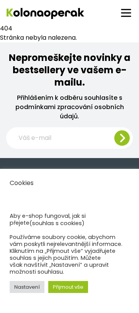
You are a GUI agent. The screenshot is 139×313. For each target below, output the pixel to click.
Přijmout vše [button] (68, 287)
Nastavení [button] (27, 287)
